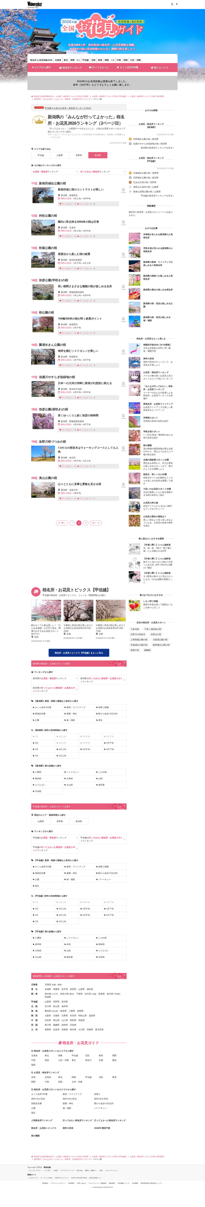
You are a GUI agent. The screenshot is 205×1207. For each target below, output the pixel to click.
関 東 (34, 993)
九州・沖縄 (135, 60)
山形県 (81, 989)
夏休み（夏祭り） (91, 1170)
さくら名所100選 (129, 67)
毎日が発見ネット (95, 1178)
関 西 (34, 1015)
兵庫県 (65, 1015)
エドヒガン (40, 784)
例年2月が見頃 (38, 1098)
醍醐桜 (147, 650)
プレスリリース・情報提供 (97, 1183)
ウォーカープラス (35, 1170)
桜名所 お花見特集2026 (41, 60)
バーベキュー (104, 879)
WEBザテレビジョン (62, 1178)
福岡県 (48, 1029)
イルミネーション (111, 1170)
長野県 (79, 155)
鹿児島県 (99, 1029)
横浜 (72, 994)
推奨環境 (71, 1183)
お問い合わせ (81, 1183)
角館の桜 (135, 650)
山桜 (100, 778)
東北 (66, 60)
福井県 (65, 1006)
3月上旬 (62, 908)
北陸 (93, 60)
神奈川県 (64, 993)
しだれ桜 (102, 772)
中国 (119, 60)
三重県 (72, 1010)
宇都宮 (117, 994)
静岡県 (80, 1010)
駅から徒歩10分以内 (108, 713)
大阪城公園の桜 (160, 639)
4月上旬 (62, 749)
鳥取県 (73, 1020)
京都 (112, 60)
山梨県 (60, 155)
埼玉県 (88, 993)
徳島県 (65, 1024)
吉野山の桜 (156, 634)
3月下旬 (110, 742)
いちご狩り (47, 1170)
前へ (63, 522)
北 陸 (34, 1006)
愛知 (114, 1060)
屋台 (100, 720)
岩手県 (65, 989)
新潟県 (79, 821)
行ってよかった (100, 67)
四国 (125, 60)
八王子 (55, 994)
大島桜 (69, 778)
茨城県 (48, 996)
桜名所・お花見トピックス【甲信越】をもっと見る (79, 652)
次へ (94, 522)
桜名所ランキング (72, 67)
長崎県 (65, 1029)
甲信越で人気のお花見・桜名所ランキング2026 (68, 108)
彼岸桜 (38, 944)
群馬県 (101, 993)
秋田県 (73, 989)
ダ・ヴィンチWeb (46, 1178)
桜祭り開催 (103, 707)
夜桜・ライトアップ (75, 707)
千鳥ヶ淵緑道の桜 (152, 629)
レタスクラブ (33, 1178)
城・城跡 (70, 720)
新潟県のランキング (49, 678)
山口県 (65, 1020)
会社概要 (135, 1183)
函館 (59, 984)
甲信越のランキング (49, 837)
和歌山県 (82, 1015)
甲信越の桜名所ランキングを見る (156, 196)
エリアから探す (42, 67)
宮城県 (48, 989)
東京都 (48, 993)
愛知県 (48, 1010)
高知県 (73, 1024)
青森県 (56, 989)
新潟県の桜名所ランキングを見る (156, 148)
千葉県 (79, 993)
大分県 (81, 1029)
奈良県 (73, 1015)
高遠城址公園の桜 (139, 644)
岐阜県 (63, 1010)
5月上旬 (62, 755)
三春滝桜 (135, 629)
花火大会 (80, 1170)
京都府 (56, 1015)
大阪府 (48, 1015)
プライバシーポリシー (58, 1183)
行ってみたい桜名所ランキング (77, 1120)
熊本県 (73, 1029)
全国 (33, 1077)
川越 (94, 994)
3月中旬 (86, 908)
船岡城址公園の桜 (161, 644)
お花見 (55, 1170)
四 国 (34, 1024)
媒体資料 (112, 1183)
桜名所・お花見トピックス (43, 1128)
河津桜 (38, 791)
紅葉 (101, 1170)
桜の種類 (35, 1135)
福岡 (33, 1064)
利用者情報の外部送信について (151, 1183)
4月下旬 (110, 749)
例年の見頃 (68, 1128)
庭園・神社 (71, 713)
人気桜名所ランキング (41, 1120)
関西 (107, 60)
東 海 (34, 1010)
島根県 (81, 1020)
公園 (37, 720)
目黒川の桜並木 (138, 634)
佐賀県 (56, 1029)
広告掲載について (124, 1183)
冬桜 (68, 944)
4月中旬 (86, 749)
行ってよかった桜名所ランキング (110, 1120)
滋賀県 (92, 1015)
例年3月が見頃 (70, 1098)
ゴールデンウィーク (67, 1170)
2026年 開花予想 (102, 1128)
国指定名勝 (40, 713)
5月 (36, 755)
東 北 (34, 989)
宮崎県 (90, 1029)
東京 (78, 60)
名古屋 (55, 1011)
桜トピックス (161, 67)
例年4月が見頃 (101, 1098)
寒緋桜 (38, 778)
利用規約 (45, 1183)
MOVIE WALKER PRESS (79, 1178)
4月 (36, 749)
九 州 (34, 1029)
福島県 (90, 989)
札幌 (54, 984)
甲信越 (85, 60)
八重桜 (38, 772)
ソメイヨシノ (72, 772)
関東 (73, 60)
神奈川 (88, 1060)
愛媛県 (56, 1024)
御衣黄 (101, 784)
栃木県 (110, 993)
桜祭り (97, 1094)
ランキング (45, 171)
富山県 (56, 1006)
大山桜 (69, 784)
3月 (36, 742)
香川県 (48, 1024)
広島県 (48, 1020)
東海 (100, 60)
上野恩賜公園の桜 (139, 639)
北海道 (58, 60)
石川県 (48, 1006)
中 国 (34, 1020)
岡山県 (56, 1020)
